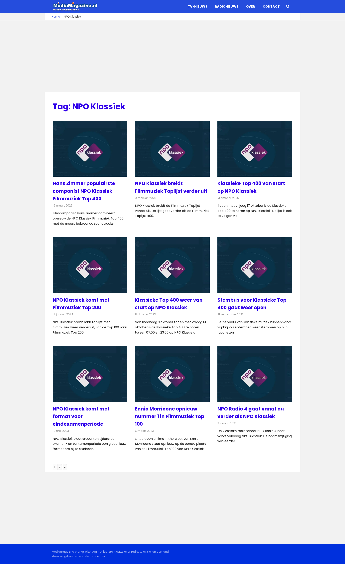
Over (250, 6)
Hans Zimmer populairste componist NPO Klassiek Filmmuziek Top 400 (84, 191)
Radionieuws (226, 6)
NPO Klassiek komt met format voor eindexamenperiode (81, 416)
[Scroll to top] (339, 558)
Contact (271, 6)
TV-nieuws (197, 6)
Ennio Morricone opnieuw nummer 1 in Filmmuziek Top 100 (169, 416)
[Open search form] (288, 6)
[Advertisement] (172, 56)
